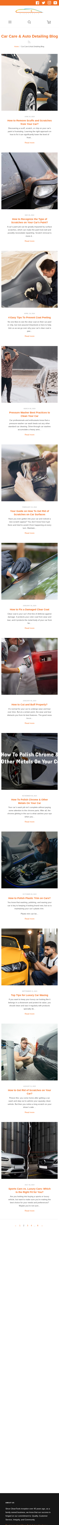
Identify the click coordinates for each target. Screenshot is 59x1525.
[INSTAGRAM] (49, 3)
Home (16, 47)
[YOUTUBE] (55, 3)
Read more (29, 142)
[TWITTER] (43, 3)
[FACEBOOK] (38, 3)
